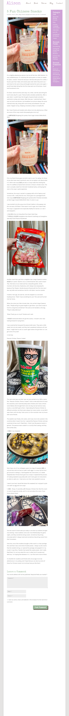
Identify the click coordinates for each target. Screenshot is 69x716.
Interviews (56, 30)
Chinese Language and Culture (28, 14)
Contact (59, 3)
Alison (9, 14)
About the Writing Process (55, 18)
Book (36, 3)
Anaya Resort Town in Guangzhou (56, 79)
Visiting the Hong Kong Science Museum (56, 51)
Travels (55, 38)
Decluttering (56, 46)
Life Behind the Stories (56, 35)
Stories (43, 3)
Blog (51, 3)
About (28, 3)
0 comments (43, 14)
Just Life (37, 14)
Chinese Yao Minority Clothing (56, 57)
